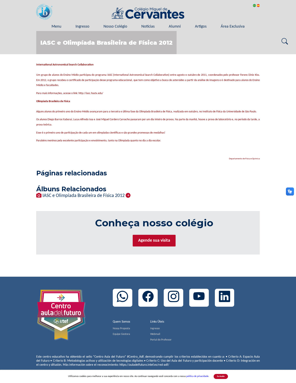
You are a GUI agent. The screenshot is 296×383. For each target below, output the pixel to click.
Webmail (155, 334)
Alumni (175, 27)
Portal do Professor (161, 339)
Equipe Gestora (121, 334)
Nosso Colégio (115, 27)
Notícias (148, 27)
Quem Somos (121, 321)
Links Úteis (157, 321)
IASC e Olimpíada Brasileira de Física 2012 (83, 195)
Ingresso (82, 27)
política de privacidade (197, 376)
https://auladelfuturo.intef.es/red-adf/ (144, 364)
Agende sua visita (154, 240)
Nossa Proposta (121, 328)
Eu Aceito (221, 376)
